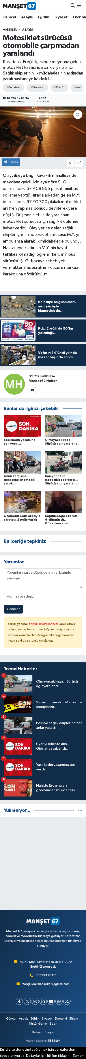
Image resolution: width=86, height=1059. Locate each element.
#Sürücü (59, 87)
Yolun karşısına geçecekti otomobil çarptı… (19, 480)
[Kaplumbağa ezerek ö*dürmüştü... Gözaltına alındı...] (63, 502)
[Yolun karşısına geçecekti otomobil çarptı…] (22, 462)
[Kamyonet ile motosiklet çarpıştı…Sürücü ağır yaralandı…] (63, 462)
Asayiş (27, 17)
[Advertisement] (43, 863)
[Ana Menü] (79, 6)
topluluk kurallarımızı (44, 624)
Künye (49, 1032)
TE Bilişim (53, 1040)
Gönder (13, 609)
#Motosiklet (13, 87)
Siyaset (61, 17)
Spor (53, 1023)
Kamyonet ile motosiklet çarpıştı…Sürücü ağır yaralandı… (63, 480)
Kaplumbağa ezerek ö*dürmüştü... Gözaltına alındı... (61, 519)
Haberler (10, 29)
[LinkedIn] (43, 1001)
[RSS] (67, 1001)
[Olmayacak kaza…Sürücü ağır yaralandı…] (63, 426)
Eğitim (43, 17)
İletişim (37, 1032)
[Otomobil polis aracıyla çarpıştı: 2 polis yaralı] (22, 502)
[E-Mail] (32, 390)
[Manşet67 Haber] (14, 384)
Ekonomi (61, 1018)
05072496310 (46, 975)
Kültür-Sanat (38, 1023)
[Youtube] (51, 1001)
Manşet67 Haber (43, 381)
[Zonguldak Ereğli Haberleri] (19, 6)
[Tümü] (80, 810)
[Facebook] (19, 1001)
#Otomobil (36, 87)
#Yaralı (78, 87)
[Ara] (73, 6)
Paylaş (13, 162)
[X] (27, 1001)
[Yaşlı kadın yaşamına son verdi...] (22, 426)
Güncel (9, 17)
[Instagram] (35, 1001)
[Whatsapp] (59, 1001)
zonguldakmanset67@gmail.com (45, 984)
